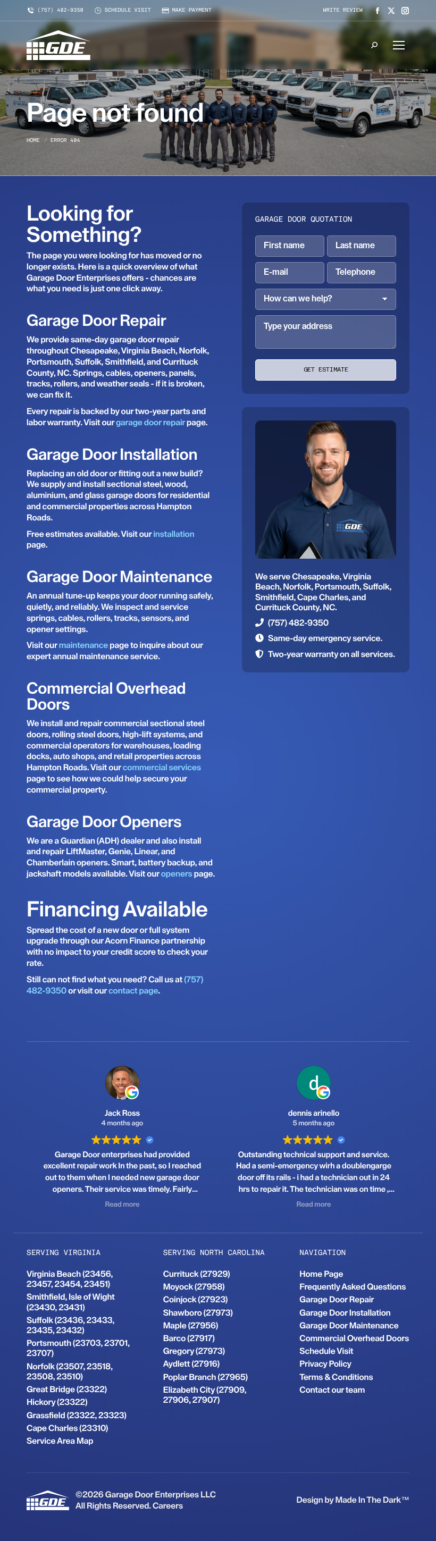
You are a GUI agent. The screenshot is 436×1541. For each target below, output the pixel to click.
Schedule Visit (326, 1351)
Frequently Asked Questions (352, 1287)
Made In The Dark (368, 1500)
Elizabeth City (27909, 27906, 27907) (205, 1395)
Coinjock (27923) (195, 1299)
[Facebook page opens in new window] (377, 10)
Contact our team (332, 1390)
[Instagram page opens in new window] (405, 10)
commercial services (162, 767)
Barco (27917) (189, 1338)
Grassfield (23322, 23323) (77, 1415)
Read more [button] (122, 1204)
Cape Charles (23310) (67, 1428)
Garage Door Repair (336, 1299)
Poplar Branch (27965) (205, 1377)
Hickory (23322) (57, 1402)
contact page (133, 991)
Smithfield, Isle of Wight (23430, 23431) (71, 1302)
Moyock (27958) (194, 1287)
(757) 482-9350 (60, 10)
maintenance (83, 645)
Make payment (192, 10)
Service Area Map (60, 1441)
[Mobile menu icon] (398, 45)
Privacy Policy (325, 1364)
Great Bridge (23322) (67, 1389)
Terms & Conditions (336, 1377)
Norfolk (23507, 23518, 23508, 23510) (70, 1371)
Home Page (321, 1274)
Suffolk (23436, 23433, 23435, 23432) (70, 1325)
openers (176, 874)
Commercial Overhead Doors (354, 1338)
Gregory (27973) (194, 1351)
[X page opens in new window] (391, 10)
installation (173, 534)
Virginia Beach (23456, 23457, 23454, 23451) (70, 1279)
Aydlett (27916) (191, 1364)
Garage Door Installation (344, 1313)
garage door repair (150, 422)
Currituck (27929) (196, 1274)
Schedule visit (128, 10)
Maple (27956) (191, 1325)
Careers (168, 1506)
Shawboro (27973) (198, 1313)
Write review (343, 10)
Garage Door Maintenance (348, 1325)
